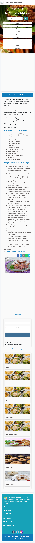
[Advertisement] (17, 72)
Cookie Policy (10, 522)
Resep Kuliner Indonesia (23, 536)
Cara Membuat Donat (12, 434)
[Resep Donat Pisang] (17, 459)
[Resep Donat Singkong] (17, 476)
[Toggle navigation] (32, 2)
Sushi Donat (9, 384)
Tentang (8, 510)
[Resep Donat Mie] (17, 359)
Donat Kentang (10, 417)
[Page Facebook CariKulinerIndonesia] (13, 531)
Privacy (8, 518)
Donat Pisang (9, 467)
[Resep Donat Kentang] (17, 409)
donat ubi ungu (21, 251)
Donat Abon (9, 400)
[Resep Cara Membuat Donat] (17, 426)
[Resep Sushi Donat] (17, 375)
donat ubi (13, 251)
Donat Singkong (10, 484)
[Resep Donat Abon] (17, 392)
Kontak (8, 507)
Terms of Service (10, 525)
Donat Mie (8, 367)
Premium (8, 513)
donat (8, 251)
